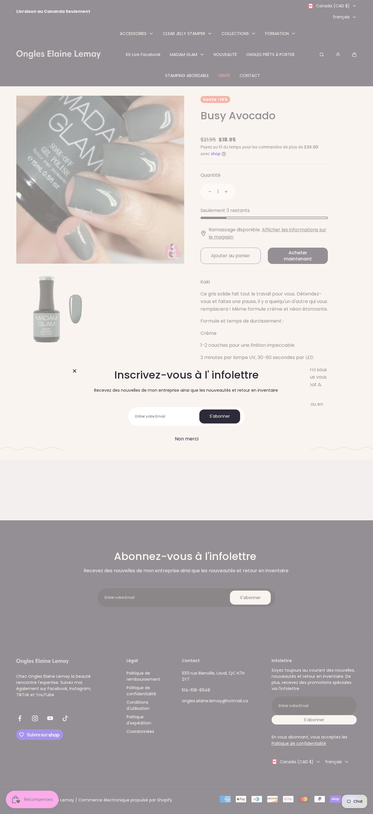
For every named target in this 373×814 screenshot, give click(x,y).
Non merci (186, 438)
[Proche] (75, 372)
